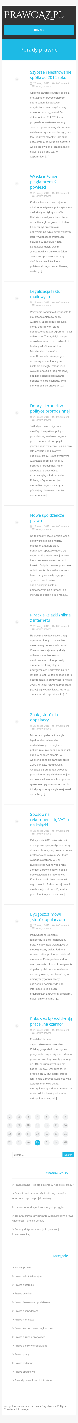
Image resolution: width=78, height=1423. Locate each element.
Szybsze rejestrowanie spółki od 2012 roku (50, 74)
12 (46, 1125)
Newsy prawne (43, 86)
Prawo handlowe (24, 1319)
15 (9, 1133)
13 (56, 1125)
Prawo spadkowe (25, 1371)
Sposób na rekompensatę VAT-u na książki (49, 820)
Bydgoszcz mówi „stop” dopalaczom (47, 917)
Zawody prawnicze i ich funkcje (33, 1380)
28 (65, 1142)
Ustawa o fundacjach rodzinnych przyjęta (39, 1207)
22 (9, 1142)
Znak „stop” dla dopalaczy (44, 717)
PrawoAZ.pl (34, 15)
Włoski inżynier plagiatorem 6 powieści (44, 182)
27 (56, 1142)
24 (28, 1142)
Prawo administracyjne (28, 1276)
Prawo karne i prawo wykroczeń (34, 1328)
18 (37, 1133)
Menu (40, 29)
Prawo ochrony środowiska (31, 1345)
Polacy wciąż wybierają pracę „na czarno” (51, 1021)
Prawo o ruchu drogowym (30, 1336)
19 (46, 1133)
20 (56, 1133)
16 (19, 1133)
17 (28, 1133)
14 (65, 1125)
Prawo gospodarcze (26, 1310)
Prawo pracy (22, 1354)
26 (46, 1142)
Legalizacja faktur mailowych (46, 294)
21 (65, 1133)
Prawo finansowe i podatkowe (32, 1302)
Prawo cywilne (23, 1293)
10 (28, 1125)
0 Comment (62, 83)
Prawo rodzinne (24, 1362)
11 (37, 1125)
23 (19, 1142)
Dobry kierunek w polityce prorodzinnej (50, 408)
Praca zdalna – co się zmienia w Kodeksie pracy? (44, 1184)
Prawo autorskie (24, 1284)
